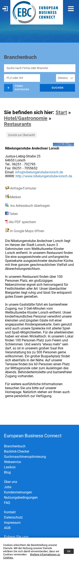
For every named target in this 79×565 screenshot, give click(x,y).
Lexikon (10, 467)
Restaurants (17, 124)
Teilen (13, 214)
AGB (7, 528)
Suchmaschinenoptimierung (25, 457)
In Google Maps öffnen (26, 231)
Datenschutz (13, 517)
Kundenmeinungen (18, 492)
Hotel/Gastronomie (25, 118)
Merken (15, 197)
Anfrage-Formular (23, 188)
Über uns (10, 482)
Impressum (12, 523)
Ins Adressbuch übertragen (29, 206)
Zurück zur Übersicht (21, 135)
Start (61, 112)
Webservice (12, 462)
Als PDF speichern (22, 222)
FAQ (7, 503)
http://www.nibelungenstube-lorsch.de (44, 176)
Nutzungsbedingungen (21, 497)
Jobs (7, 487)
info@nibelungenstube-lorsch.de (39, 172)
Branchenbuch (14, 446)
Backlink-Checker (16, 451)
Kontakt (10, 512)
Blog (7, 472)
